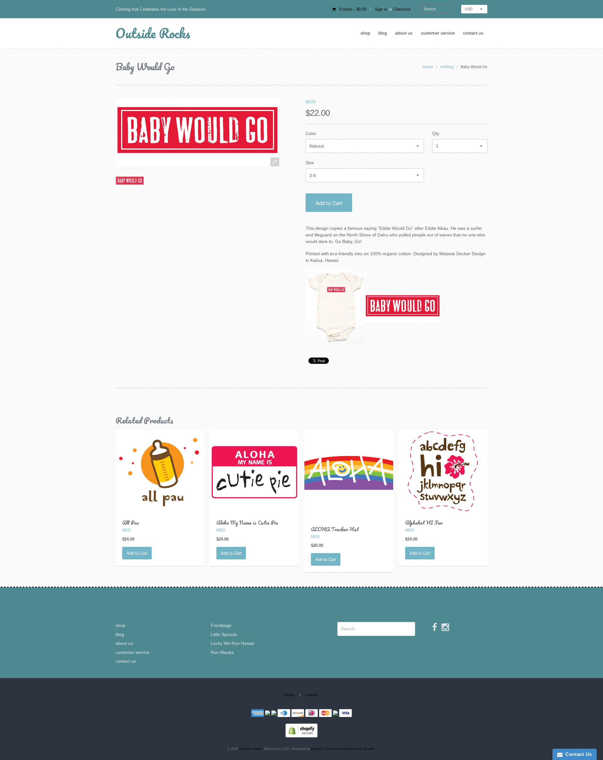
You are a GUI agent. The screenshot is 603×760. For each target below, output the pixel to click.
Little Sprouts (224, 634)
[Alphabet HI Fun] (443, 470)
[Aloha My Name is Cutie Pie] (254, 470)
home (290, 695)
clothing (447, 67)
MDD (311, 101)
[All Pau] (160, 470)
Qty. (436, 133)
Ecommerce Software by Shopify (350, 749)
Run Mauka (222, 652)
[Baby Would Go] (130, 181)
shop (365, 32)
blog (382, 32)
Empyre (317, 749)
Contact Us (577, 754)
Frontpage (221, 625)
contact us (473, 32)
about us (403, 32)
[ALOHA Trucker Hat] (348, 474)
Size (310, 162)
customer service (438, 32)
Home (428, 67)
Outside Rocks (153, 33)
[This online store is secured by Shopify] (301, 729)
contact (311, 695)
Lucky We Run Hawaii (232, 643)
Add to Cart (329, 203)
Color (311, 133)
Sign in (381, 9)
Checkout (401, 9)
